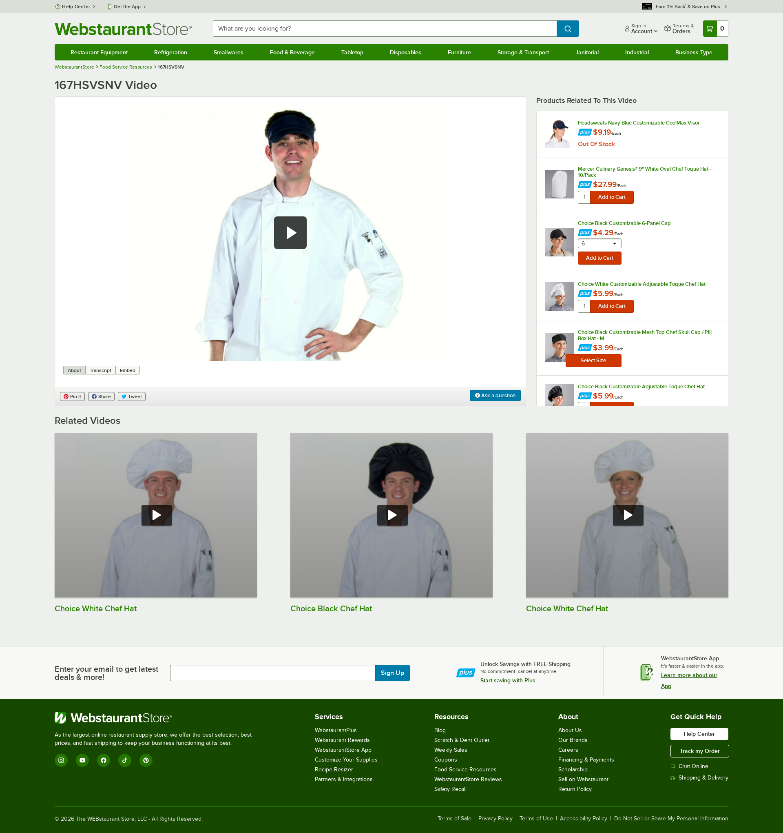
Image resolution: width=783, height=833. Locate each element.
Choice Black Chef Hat (331, 608)
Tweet (135, 396)
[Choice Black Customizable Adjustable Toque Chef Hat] (559, 398)
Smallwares (228, 52)
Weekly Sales (450, 750)
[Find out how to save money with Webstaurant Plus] (585, 133)
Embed (127, 370)
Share (104, 396)
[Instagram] (61, 760)
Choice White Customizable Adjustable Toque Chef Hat (642, 284)
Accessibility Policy (583, 819)
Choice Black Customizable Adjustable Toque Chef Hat (641, 386)
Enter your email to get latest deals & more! (106, 673)
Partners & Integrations (344, 779)
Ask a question (497, 395)
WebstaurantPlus (336, 730)
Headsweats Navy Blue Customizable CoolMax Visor (639, 123)
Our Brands (573, 740)
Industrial (637, 52)
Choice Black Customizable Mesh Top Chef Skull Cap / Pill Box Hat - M (645, 335)
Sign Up (392, 673)
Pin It (75, 396)
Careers (568, 750)
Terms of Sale (454, 819)
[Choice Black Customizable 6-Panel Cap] (559, 242)
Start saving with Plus (507, 680)
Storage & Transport (523, 52)
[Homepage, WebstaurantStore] (123, 28)
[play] (290, 232)
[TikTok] (124, 760)
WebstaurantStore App (343, 750)
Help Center (76, 6)
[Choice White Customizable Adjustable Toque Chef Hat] (559, 296)
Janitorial (587, 52)
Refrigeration (170, 52)
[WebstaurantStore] (157, 717)
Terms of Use (536, 819)
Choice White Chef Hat (96, 608)
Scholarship (573, 769)
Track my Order (700, 751)
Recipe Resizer (334, 769)
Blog (440, 730)
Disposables (405, 52)
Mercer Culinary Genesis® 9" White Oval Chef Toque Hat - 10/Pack (644, 172)
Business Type (693, 52)
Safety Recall (450, 789)
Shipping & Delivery (703, 778)
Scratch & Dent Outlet (461, 740)
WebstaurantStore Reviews (468, 779)
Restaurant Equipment (99, 52)
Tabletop (352, 52)
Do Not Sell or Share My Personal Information (671, 819)
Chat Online (693, 766)
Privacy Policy (495, 819)
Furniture (459, 52)
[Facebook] (103, 760)
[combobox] (384, 28)
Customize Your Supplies (346, 760)
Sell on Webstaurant (583, 779)
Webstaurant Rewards (342, 740)
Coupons (445, 760)
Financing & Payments (586, 760)
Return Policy (575, 789)
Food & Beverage (292, 52)
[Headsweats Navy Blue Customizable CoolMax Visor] (559, 134)
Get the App (127, 6)
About (74, 370)
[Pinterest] (146, 760)
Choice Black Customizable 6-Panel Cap (624, 223)
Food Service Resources (465, 769)
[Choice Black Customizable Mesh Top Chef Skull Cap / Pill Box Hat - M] (559, 347)
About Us (570, 730)
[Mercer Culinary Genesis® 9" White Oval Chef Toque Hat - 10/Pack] (559, 184)
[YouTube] (82, 760)
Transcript (100, 370)
